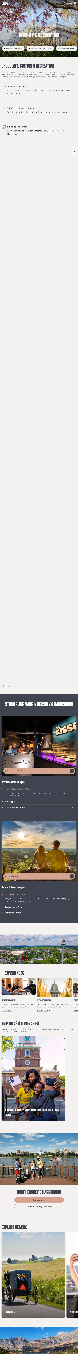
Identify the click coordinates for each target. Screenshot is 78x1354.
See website (38, 1200)
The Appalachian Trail (15, 894)
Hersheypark (11, 801)
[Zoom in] (74, 148)
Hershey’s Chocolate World (17, 789)
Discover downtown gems (41, 48)
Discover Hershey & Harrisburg (40, 1207)
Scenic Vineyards (13, 912)
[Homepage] (5, 4)
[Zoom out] (74, 151)
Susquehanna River (14, 907)
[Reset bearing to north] (74, 154)
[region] (39, 417)
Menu (69, 3)
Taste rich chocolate (13, 48)
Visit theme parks (67, 48)
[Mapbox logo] (6, 686)
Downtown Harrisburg (15, 807)
